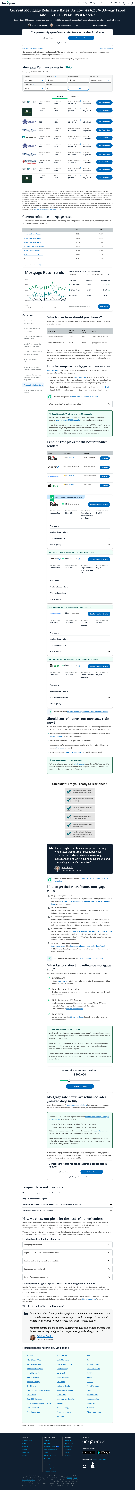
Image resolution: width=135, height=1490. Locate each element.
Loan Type (27, 76)
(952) (70, 475)
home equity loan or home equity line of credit (87, 946)
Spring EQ (90, 1377)
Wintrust (90, 1408)
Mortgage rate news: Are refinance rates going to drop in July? (32, 377)
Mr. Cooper (61, 1381)
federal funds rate (100, 1131)
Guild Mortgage (63, 1360)
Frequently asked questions (33, 385)
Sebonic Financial (93, 1368)
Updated (100, 25)
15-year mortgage (56, 736)
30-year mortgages (77, 1017)
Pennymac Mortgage (65, 1412)
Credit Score (28, 84)
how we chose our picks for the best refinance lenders (87, 712)
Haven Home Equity (64, 1364)
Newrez (60, 1403)
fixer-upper (60, 748)
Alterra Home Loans (34, 1364)
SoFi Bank (90, 1373)
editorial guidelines (88, 1299)
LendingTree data (81, 20)
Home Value (50, 76)
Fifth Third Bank (33, 1408)
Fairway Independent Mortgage (39, 1403)
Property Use (94, 76)
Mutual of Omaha (63, 1386)
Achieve (30, 1355)
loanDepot (61, 1373)
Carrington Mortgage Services (38, 1390)
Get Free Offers (104, 102)
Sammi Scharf (43, 25)
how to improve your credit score (90, 958)
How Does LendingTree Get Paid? (32, 48)
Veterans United (93, 1399)
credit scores (62, 981)
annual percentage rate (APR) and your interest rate (92, 931)
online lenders (105, 387)
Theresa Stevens (66, 25)
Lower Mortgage (63, 1377)
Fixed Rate (60, 96)
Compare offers (53, 370)
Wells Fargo (91, 1403)
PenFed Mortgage (63, 1408)
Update (78, 88)
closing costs (79, 764)
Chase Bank (31, 1395)
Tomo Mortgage (93, 1386)
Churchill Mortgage (34, 1399)
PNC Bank (61, 1416)
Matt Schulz (67, 867)
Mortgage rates (81, 377)
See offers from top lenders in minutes (83, 397)
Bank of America (33, 1377)
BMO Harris (31, 1386)
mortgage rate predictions (77, 1105)
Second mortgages (58, 946)
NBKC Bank (61, 1395)
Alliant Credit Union (34, 1360)
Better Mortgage (33, 1381)
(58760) (71, 484)
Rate (88, 1360)
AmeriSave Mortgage (35, 1368)
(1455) (70, 457)
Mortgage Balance (73, 76)
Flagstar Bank (62, 1355)
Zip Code (49, 84)
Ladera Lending (62, 1368)
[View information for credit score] (33, 84)
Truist (89, 1390)
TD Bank (90, 1381)
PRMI (89, 1355)
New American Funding (66, 1399)
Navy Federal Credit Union (67, 1390)
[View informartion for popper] (80, 101)
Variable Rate (75, 96)
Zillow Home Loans (94, 1412)
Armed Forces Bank (34, 1373)
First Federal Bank (34, 1412)
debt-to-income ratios (74, 1008)
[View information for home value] (55, 76)
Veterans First (92, 1395)
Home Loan (31, 1425)
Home (24, 1425)
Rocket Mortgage (93, 1364)
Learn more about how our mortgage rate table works (47, 209)
